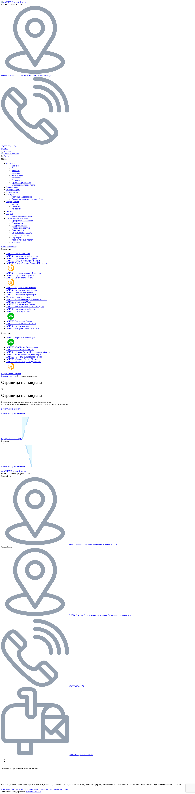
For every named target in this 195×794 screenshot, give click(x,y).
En (5, 156)
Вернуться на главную (11, 409)
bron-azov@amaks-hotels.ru (81, 754)
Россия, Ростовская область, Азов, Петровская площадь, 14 (28, 75)
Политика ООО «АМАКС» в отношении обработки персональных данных (35, 789)
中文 (9, 156)
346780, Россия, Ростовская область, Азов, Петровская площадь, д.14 (100, 615)
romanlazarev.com (33, 792)
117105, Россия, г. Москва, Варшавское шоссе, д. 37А (93, 544)
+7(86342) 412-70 (8, 146)
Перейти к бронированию (13, 413)
